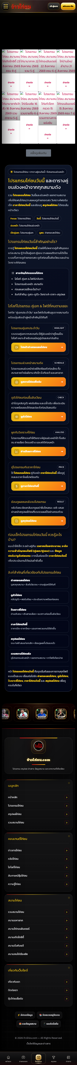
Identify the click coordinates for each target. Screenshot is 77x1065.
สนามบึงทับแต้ (16, 946)
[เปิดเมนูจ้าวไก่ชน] (6, 6)
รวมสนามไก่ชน (16, 823)
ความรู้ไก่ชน (14, 884)
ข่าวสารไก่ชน (15, 850)
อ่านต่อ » (11, 84)
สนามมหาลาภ (15, 920)
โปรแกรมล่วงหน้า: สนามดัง (29, 284)
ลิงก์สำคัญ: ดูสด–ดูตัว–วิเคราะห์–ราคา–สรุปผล (40, 294)
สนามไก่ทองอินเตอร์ (19, 929)
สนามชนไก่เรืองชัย (18, 954)
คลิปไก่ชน (13, 859)
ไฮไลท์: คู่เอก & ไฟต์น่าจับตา (29, 279)
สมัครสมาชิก (68, 6)
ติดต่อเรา (13, 990)
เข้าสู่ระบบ (54, 6)
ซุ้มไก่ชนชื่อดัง (15, 999)
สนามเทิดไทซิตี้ (16, 937)
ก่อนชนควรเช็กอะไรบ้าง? (28, 289)
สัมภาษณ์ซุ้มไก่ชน (17, 876)
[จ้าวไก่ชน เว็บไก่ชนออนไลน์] (21, 6)
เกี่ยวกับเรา (14, 982)
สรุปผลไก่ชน (14, 814)
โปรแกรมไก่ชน (16, 806)
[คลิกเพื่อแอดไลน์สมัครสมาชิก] (38, 32)
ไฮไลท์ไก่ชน (14, 867)
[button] (38, 153)
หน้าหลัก (12, 797)
